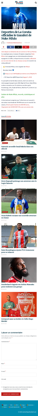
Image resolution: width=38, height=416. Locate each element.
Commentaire (5, 341)
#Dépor (28, 66)
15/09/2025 (4, 185)
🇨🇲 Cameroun (30, 405)
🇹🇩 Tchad (23, 407)
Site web (3, 379)
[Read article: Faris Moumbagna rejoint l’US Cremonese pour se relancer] (19, 235)
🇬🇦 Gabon (4, 407)
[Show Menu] (2, 2)
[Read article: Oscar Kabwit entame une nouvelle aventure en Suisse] (19, 201)
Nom (3, 363)
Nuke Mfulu (11, 110)
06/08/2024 (27, 42)
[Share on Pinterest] (25, 47)
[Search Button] (36, 2)
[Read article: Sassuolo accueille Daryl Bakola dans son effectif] (19, 132)
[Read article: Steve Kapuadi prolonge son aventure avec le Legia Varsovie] (19, 166)
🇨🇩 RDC (18, 110)
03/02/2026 (4, 151)
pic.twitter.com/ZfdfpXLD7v (28, 73)
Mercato (5, 143)
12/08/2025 (4, 289)
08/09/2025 (4, 220)
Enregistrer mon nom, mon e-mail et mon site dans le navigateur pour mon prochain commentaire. (17, 388)
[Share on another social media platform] (33, 47)
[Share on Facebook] (10, 47)
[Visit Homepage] (19, 2)
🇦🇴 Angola (4, 405)
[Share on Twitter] (18, 47)
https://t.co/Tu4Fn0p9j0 (12, 73)
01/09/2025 (4, 254)
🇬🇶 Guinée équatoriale (13, 407)
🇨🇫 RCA (16, 405)
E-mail (3, 371)
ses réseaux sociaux (21, 61)
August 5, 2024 (27, 77)
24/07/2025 (4, 323)
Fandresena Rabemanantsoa (14, 42)
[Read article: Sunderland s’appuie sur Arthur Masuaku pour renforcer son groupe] (19, 269)
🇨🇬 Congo (22, 405)
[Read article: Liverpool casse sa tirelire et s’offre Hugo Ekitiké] (19, 304)
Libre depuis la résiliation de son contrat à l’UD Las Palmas (18, 52)
